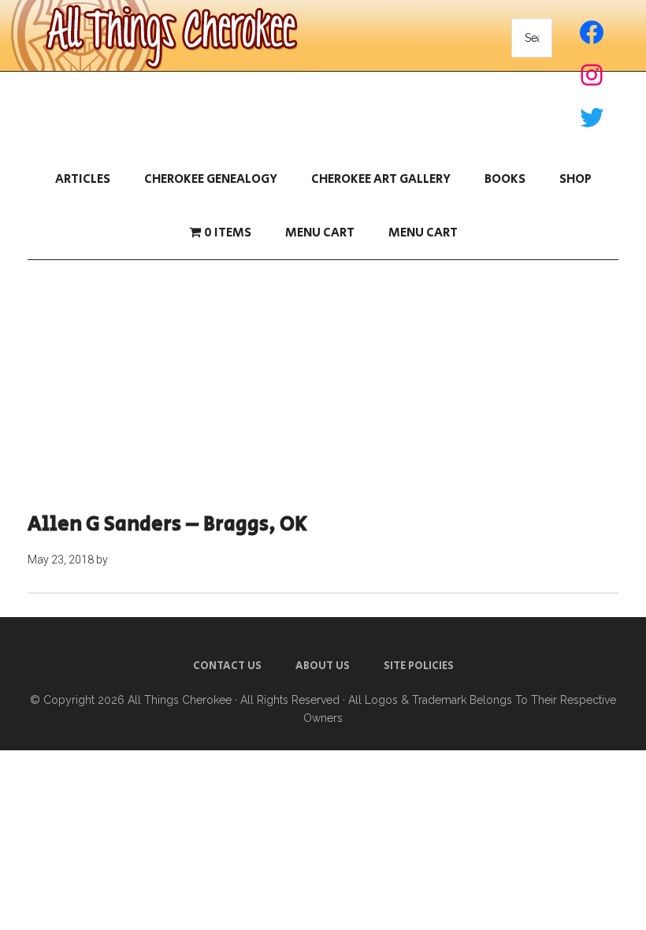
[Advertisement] (323, 386)
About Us (322, 666)
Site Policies (419, 666)
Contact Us (227, 666)
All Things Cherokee (180, 700)
